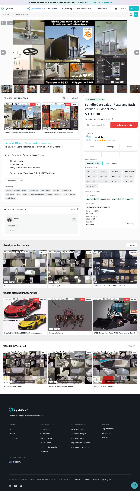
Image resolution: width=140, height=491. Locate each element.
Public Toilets (8, 286)
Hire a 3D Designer (47, 438)
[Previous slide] (3, 52)
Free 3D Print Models (48, 447)
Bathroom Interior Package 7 (14, 386)
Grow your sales (77, 429)
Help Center (13, 438)
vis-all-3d (99, 136)
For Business (45, 429)
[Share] (128, 154)
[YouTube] (16, 486)
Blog (10, 429)
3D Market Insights (78, 433)
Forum (105, 438)
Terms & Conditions (82, 479)
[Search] (136, 14)
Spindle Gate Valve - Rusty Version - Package (58, 133)
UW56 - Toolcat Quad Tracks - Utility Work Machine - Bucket (114, 333)
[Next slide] (136, 52)
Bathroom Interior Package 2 (104, 386)
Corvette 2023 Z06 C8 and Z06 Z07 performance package (23, 333)
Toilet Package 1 (54, 286)
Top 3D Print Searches (80, 447)
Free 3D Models (46, 442)
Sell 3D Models (77, 424)
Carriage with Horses (56, 333)
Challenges (106, 433)
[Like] (92, 154)
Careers (12, 433)
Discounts (44, 451)
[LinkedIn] (10, 486)
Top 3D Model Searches (80, 442)
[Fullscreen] (3, 23)
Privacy (96, 479)
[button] (131, 14)
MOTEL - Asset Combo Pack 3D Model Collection (110, 286)
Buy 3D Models (45, 424)
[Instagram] (21, 485)
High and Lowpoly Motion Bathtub (61, 386)
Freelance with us (78, 438)
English (106, 479)
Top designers (108, 428)
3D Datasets (45, 433)
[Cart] (116, 8)
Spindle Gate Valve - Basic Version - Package (20, 133)
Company (12, 424)
